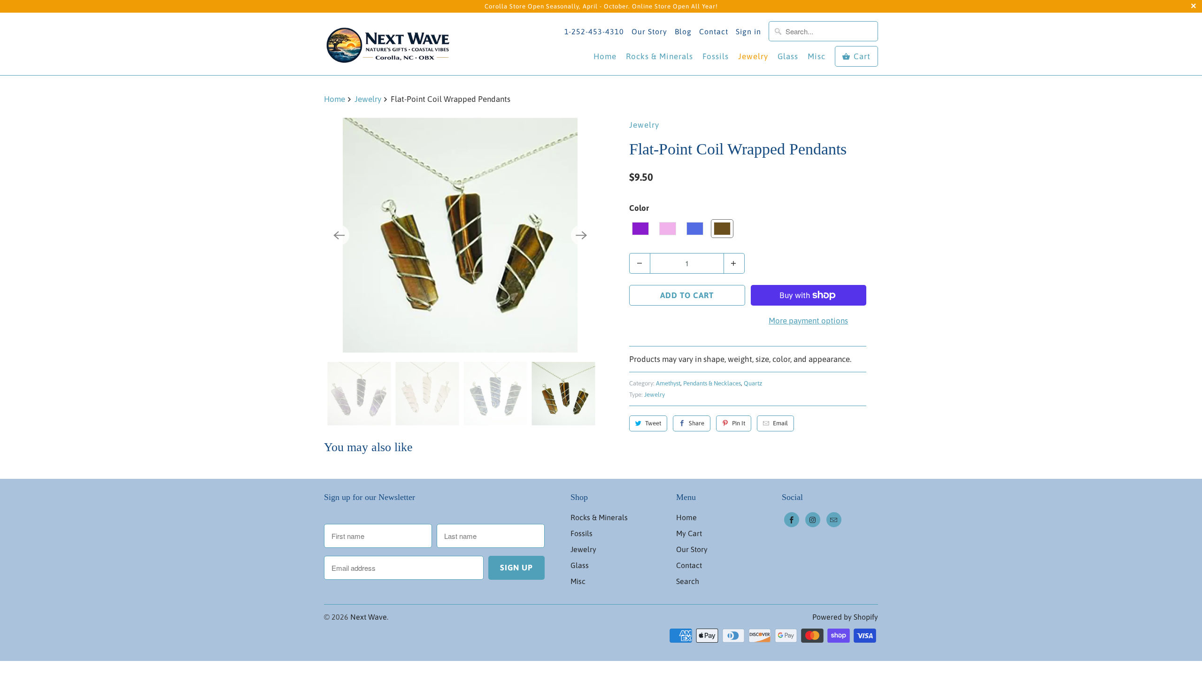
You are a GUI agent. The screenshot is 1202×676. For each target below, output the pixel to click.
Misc (816, 56)
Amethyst (668, 383)
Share (696, 423)
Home (604, 56)
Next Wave (368, 617)
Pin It (738, 423)
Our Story (649, 31)
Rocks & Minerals (659, 56)
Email (780, 423)
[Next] (581, 235)
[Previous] (339, 235)
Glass (788, 56)
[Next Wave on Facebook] (791, 519)
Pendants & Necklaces (712, 383)
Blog (683, 31)
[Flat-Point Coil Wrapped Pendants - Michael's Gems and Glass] (460, 235)
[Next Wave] (389, 44)
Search (687, 581)
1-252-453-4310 (594, 31)
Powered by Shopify (845, 617)
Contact (713, 31)
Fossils (715, 56)
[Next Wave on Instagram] (812, 519)
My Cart (689, 533)
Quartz (753, 383)
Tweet (653, 423)
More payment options (808, 320)
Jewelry (753, 56)
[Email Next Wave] (833, 519)
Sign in (748, 31)
